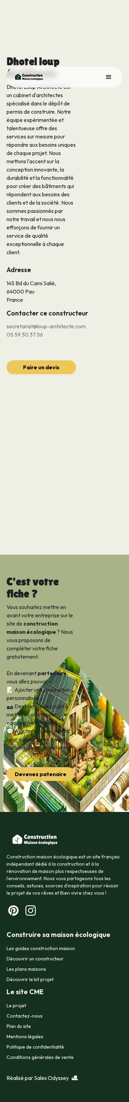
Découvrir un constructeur (35, 959)
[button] (108, 77)
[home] (27, 77)
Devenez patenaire (40, 774)
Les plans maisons (26, 969)
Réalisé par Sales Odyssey (38, 1077)
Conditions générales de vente (40, 1057)
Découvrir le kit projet (30, 979)
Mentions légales (25, 1036)
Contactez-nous (25, 1016)
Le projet (16, 1005)
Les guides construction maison (41, 948)
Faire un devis (41, 367)
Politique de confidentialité (35, 1047)
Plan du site (19, 1026)
